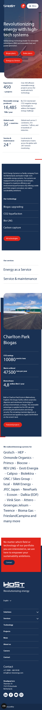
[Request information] (23, 6)
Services (7, 619)
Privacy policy (9, 707)
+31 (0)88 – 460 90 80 (11, 670)
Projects (7, 631)
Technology (8, 625)
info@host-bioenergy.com (13, 673)
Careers (7, 651)
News (6, 638)
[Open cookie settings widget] (4, 706)
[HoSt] (9, 6)
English (6, 601)
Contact (7, 657)
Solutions (7, 612)
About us (7, 644)
